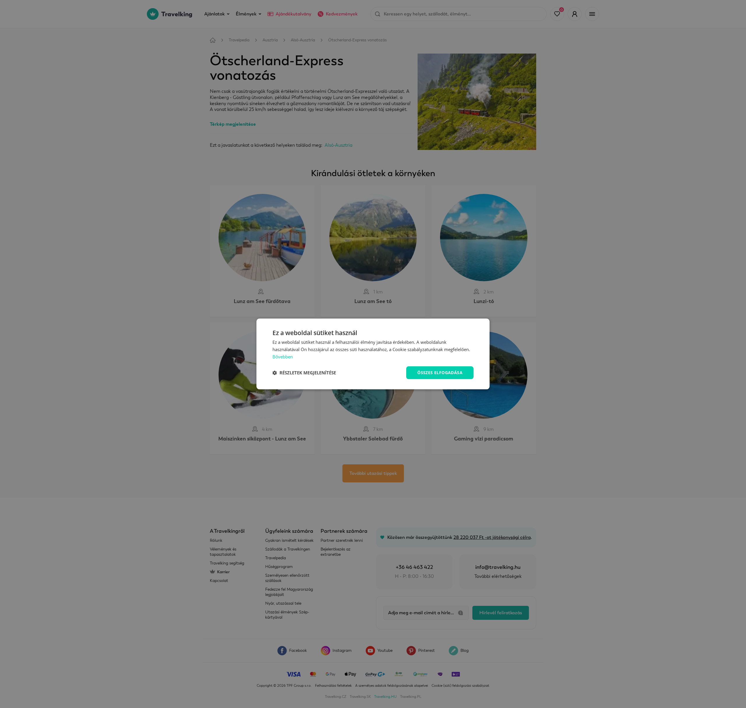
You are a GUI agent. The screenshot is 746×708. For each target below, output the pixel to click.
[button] (304, 372)
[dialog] (373, 353)
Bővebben (282, 357)
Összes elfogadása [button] (439, 372)
